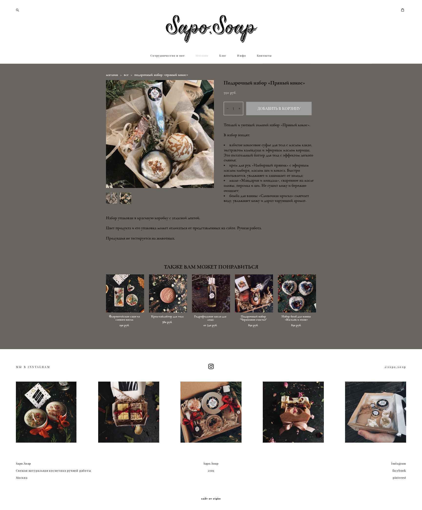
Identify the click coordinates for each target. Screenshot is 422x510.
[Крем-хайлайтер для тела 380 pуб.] (168, 293)
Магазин (202, 55)
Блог (222, 55)
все (126, 75)
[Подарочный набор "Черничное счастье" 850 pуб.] (254, 293)
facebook (399, 470)
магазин (112, 75)
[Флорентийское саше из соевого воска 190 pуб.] (125, 293)
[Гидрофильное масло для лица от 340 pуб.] (211, 293)
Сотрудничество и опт (167, 55)
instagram (398, 463)
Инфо (241, 55)
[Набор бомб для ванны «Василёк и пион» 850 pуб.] (297, 293)
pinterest (399, 477)
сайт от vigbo (211, 499)
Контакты (264, 55)
